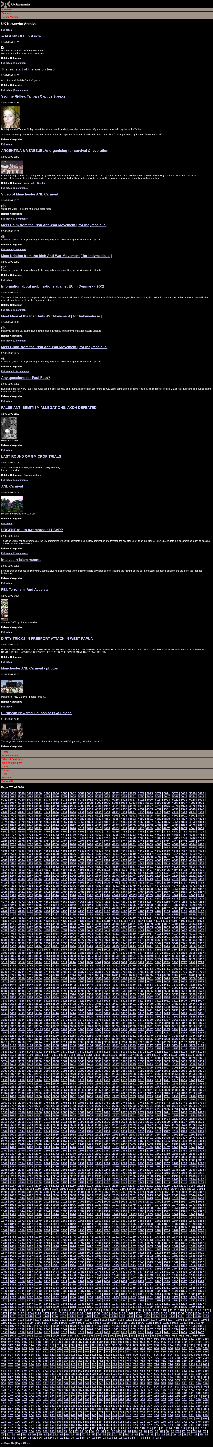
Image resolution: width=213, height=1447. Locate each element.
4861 (115, 821)
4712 (158, 841)
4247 (30, 904)
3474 (73, 1007)
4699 (64, 844)
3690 (73, 978)
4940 (55, 812)
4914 (73, 815)
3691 (64, 978)
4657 (13, 850)
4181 (184, 911)
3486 (175, 1003)
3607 (166, 987)
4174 (38, 914)
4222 (38, 908)
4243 (64, 904)
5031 (98, 799)
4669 (115, 847)
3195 (201, 1042)
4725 (47, 841)
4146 (73, 917)
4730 (4, 841)
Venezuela (29, 183)
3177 (149, 1045)
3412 (192, 1013)
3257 (81, 1035)
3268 (192, 1032)
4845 (47, 825)
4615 (167, 853)
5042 (4, 799)
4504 (90, 869)
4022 (107, 933)
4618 (141, 853)
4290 (73, 898)
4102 (38, 924)
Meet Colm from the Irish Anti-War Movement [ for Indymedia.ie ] (54, 225)
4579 (64, 860)
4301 (184, 895)
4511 (30, 869)
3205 (115, 1042)
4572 (124, 860)
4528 (90, 866)
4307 (132, 895)
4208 (158, 908)
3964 (192, 940)
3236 (55, 1038)
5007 (98, 802)
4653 (47, 850)
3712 (90, 975)
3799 (166, 962)
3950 (107, 943)
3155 (132, 1048)
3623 (30, 987)
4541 (184, 863)
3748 (192, 968)
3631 (167, 984)
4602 (73, 857)
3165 (47, 1048)
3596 (55, 991)
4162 (141, 914)
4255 (167, 901)
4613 (184, 853)
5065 (13, 796)
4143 (98, 917)
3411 (201, 1013)
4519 (167, 866)
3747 (201, 968)
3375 (98, 1019)
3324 (124, 1026)
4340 (55, 892)
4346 (4, 892)
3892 (192, 949)
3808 (90, 962)
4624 (90, 853)
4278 (175, 898)
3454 (38, 1010)
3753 (149, 968)
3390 (175, 1016)
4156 (192, 914)
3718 (38, 975)
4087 (167, 924)
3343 (167, 1022)
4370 (4, 888)
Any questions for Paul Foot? (25, 378)
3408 (21, 1016)
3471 (98, 1007)
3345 (149, 1022)
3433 (13, 1013)
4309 (115, 895)
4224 (21, 908)
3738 (73, 971)
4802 (4, 831)
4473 (149, 873)
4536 (21, 866)
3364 (192, 1019)
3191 (30, 1045)
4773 (47, 834)
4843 (64, 825)
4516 (192, 866)
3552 (21, 997)
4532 (55, 866)
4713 (149, 841)
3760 (90, 968)
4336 (90, 892)
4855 (167, 821)
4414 (38, 882)
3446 (107, 1010)
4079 (30, 927)
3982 (38, 940)
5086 (38, 793)
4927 (167, 812)
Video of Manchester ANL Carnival (29, 194)
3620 (55, 987)
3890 (4, 952)
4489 (13, 873)
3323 (132, 1026)
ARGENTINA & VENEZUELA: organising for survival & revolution (54, 151)
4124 (55, 920)
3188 (55, 1045)
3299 (132, 1029)
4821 (47, 828)
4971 (201, 806)
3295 (166, 1029)
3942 (175, 943)
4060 (192, 927)
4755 (201, 834)
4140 (124, 917)
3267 (201, 1032)
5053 (115, 796)
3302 (107, 1029)
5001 (149, 802)
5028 (124, 799)
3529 (13, 1000)
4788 (124, 831)
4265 (81, 901)
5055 (98, 796)
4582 (38, 860)
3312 (21, 1029)
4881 (149, 818)
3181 (115, 1045)
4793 (81, 831)
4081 (13, 927)
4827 (201, 825)
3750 (175, 968)
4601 (81, 857)
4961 (81, 809)
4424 (158, 879)
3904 (90, 949)
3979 (64, 940)
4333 (115, 892)
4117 (115, 920)
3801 (149, 962)
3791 (30, 965)
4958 (107, 809)
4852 (192, 821)
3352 (90, 1022)
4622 (107, 853)
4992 (21, 806)
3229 (115, 1038)
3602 (4, 991)
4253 (184, 901)
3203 (132, 1042)
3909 (47, 949)
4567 (167, 860)
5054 (107, 796)
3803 (132, 962)
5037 (47, 799)
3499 (64, 1003)
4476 (124, 873)
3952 (90, 943)
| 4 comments (14, 480)
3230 (107, 1038)
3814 (38, 962)
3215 (30, 1042)
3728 (158, 971)
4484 (55, 873)
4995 (201, 802)
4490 (4, 873)
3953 (81, 943)
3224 (158, 1038)
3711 (98, 975)
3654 (175, 981)
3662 (107, 981)
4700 (55, 844)
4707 (201, 841)
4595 (132, 857)
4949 (184, 809)
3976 (90, 940)
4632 (21, 853)
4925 (184, 812)
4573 (115, 860)
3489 (149, 1003)
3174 (175, 1045)
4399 (166, 882)
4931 (132, 812)
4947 (201, 809)
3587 (132, 991)
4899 (201, 815)
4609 (13, 857)
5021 (184, 799)
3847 (167, 955)
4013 (184, 933)
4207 (166, 908)
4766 (107, 834)
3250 (141, 1035)
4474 (141, 873)
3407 (30, 1016)
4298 (4, 898)
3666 (73, 981)
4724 (55, 841)
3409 (13, 1016)
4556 (55, 863)
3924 (124, 946)
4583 (30, 860)
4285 (115, 898)
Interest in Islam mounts (21, 560)
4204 (192, 908)
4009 (13, 936)
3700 (192, 975)
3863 (30, 955)
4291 (64, 898)
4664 (158, 847)
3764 (55, 968)
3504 (21, 1003)
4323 (201, 892)
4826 (4, 828)
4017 (149, 933)
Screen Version (10, 17)
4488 (21, 873)
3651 (201, 981)
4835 (132, 825)
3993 (149, 936)
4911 (98, 815)
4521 (149, 866)
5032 (90, 799)
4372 (192, 885)
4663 (167, 847)
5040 (21, 799)
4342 (38, 892)
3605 (184, 987)
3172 (192, 1045)
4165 (115, 914)
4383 (98, 885)
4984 (90, 806)
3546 (73, 997)
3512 (158, 1000)
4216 (90, 908)
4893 (47, 818)
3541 (115, 997)
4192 (90, 911)
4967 (30, 809)
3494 (107, 1003)
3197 (184, 1042)
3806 (107, 962)
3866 (4, 955)
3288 (21, 1032)
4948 (192, 809)
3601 (13, 991)
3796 (192, 962)
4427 (132, 879)
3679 (167, 978)
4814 (107, 828)
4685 (184, 844)
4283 (132, 898)
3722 (4, 975)
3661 (115, 981)
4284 (124, 898)
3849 (149, 955)
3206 (107, 1042)
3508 (192, 1000)
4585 (13, 860)
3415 (167, 1013)
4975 (167, 806)
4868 (55, 821)
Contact (6, 770)
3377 (81, 1019)
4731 (201, 837)
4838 (107, 825)
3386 (4, 1019)
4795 (64, 831)
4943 (30, 812)
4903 (166, 815)
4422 (175, 879)
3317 (184, 1026)
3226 (141, 1038)
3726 (175, 971)
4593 (149, 857)
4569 (149, 860)
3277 (115, 1032)
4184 (158, 911)
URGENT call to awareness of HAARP (32, 530)
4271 (30, 901)
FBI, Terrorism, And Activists (25, 589)
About (5, 766)
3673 (13, 981)
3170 (4, 1048)
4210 (141, 908)
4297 (13, 898)
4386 (73, 885)
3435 (201, 1010)
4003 (64, 936)
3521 (81, 1000)
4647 (98, 850)
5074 (141, 793)
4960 (90, 809)
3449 (81, 1010)
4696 (90, 844)
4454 (107, 876)
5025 (149, 799)
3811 (64, 962)
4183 (167, 911)
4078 (38, 927)
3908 (55, 949)
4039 (167, 930)
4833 (149, 825)
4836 (124, 825)
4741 (115, 837)
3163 (64, 1048)
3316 (192, 1026)
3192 (21, 1045)
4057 (13, 930)
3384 (21, 1019)
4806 (175, 828)
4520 (158, 866)
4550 (107, 863)
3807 (98, 962)
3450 (73, 1010)
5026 (141, 799)
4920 (21, 815)
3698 (4, 978)
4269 (47, 901)
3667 (64, 981)
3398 (107, 1016)
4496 (158, 869)
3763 (64, 968)
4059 (201, 927)
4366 (38, 888)
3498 (73, 1003)
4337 (81, 892)
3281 (81, 1032)
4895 (30, 818)
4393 (13, 885)
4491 (201, 869)
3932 (55, 946)
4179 (201, 911)
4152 (21, 917)
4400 (158, 882)
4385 (81, 885)
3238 (38, 1038)
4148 (55, 917)
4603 (64, 857)
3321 (149, 1026)
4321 (13, 895)
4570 (141, 860)
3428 (55, 1013)
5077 (115, 793)
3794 (4, 965)
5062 (38, 796)
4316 (55, 895)
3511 (167, 1000)
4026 (73, 933)
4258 (141, 901)
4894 (38, 818)
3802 (141, 962)
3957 (47, 943)
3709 (115, 975)
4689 (149, 844)
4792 (90, 831)
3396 (124, 1016)
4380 (124, 885)
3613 (115, 987)
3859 (64, 955)
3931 (64, 946)
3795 (201, 962)
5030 (107, 799)
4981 (115, 806)
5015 (30, 802)
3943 (167, 943)
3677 (184, 978)
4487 (30, 873)
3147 (201, 1048)
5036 (55, 799)
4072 (90, 927)
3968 (158, 940)
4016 (158, 933)
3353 (81, 1022)
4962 (73, 809)
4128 (21, 920)
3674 (4, 981)
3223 (167, 1038)
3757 (115, 968)
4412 (55, 882)
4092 (124, 924)
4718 (107, 841)
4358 (107, 888)
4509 (47, 869)
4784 (158, 831)
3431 (30, 1013)
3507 (201, 1000)
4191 (98, 911)
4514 (4, 869)
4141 (115, 917)
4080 (21, 927)
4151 (30, 917)
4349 (184, 888)
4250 (4, 904)
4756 (192, 834)
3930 (73, 946)
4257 (149, 901)
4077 (47, 927)
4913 (81, 815)
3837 (47, 959)
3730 (141, 971)
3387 (201, 1016)
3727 (167, 971)
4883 (132, 818)
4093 (115, 924)
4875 (201, 818)
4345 (13, 892)
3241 (13, 1038)
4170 (73, 914)
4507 (64, 869)
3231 (98, 1038)
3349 (115, 1022)
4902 (175, 815)
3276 (124, 1032)
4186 (141, 911)
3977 (81, 940)
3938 (4, 946)
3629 (184, 984)
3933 (47, 946)
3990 (175, 936)
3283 (64, 1032)
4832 (158, 825)
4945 (13, 812)
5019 (201, 799)
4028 (55, 933)
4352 (158, 888)
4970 (4, 809)
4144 (90, 917)
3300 (124, 1029)
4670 (107, 847)
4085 (184, 924)
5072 (158, 793)
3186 (73, 1045)
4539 (201, 863)
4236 (124, 904)
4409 (81, 882)
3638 (107, 984)
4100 (55, 924)
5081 (81, 793)
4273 (13, 901)
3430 (38, 1013)
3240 (21, 1038)
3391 (167, 1016)
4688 (158, 844)
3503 (30, 1003)
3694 (38, 978)
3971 (132, 940)
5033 (81, 799)
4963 (64, 809)
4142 (107, 917)
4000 (90, 936)
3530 (4, 1000)
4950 (175, 809)
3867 (201, 952)
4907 (132, 815)
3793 (13, 965)
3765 (47, 968)
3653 (184, 981)
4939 (64, 812)
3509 (184, 1000)
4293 (47, 898)
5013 (47, 802)
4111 (165, 920)
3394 (141, 1016)
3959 (30, 943)
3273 (149, 1032)
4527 (98, 866)
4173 (47, 914)
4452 (124, 876)
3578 (4, 994)
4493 (184, 869)
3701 (184, 975)
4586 (4, 860)
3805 (115, 962)
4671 (98, 847)
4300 (192, 895)
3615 (98, 987)
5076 (124, 793)
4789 (115, 831)
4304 (158, 895)
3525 (47, 1000)
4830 (175, 825)
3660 (124, 981)
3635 (132, 984)
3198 (175, 1042)
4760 (158, 834)
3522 (73, 1000)
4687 (167, 844)
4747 (64, 837)
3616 (90, 987)
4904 (158, 815)
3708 (124, 975)
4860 (124, 821)
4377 (149, 885)
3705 (149, 975)
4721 (81, 841)
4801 (13, 831)
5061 (47, 796)
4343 (30, 892)
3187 (64, 1045)
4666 (141, 847)
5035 (64, 799)
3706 (141, 975)
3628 (192, 984)
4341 (47, 892)
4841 (81, 825)
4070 (107, 927)
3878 (107, 952)
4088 (158, 924)
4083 (201, 924)
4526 (107, 866)
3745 (13, 971)
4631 (30, 853)
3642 (73, 984)
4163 (132, 914)
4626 (73, 853)
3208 (90, 1042)
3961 (13, 943)
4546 (141, 863)
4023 (98, 933)
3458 (4, 1010)
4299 (201, 895)
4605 (47, 857)
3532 (192, 997)
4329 (149, 892)
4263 (98, 901)
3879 (98, 952)
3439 (167, 1010)
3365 (184, 1019)
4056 (21, 930)
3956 (55, 943)
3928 (90, 946)
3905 (81, 949)
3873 (149, 952)
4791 (98, 831)
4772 (55, 834)
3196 (192, 1042)
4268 (55, 901)
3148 (192, 1048)
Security (6, 777)
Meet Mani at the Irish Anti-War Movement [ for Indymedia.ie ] (51, 316)
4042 (141, 930)
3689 (81, 978)
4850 (4, 825)
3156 (124, 1048)
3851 (132, 955)
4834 (141, 825)
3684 (124, 978)
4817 (81, 828)
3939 (201, 943)
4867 (64, 821)
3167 (30, 1048)
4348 (192, 888)
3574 (38, 994)
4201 (13, 911)
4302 (175, 895)
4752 (21, 837)
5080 (90, 793)
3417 (149, 1013)
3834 (73, 959)
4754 (4, 837)
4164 (124, 914)
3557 (184, 994)
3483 (201, 1003)
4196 (55, 911)
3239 (30, 1038)
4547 (132, 863)
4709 (184, 841)
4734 (175, 837)
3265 (13, 1035)
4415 (30, 882)
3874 (141, 952)
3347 (132, 1022)
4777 (13, 834)
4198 (38, 911)
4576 (90, 860)
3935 (30, 946)
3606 (175, 987)
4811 (132, 828)
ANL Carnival (12, 486)
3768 (21, 968)
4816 (90, 828)
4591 (167, 857)
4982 (107, 806)
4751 (30, 837)
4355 (132, 888)
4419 (201, 879)
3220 (192, 1038)
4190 (107, 911)
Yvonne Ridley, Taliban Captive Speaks (33, 96)
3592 (90, 991)
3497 (81, 1003)
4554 (73, 863)
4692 (124, 844)
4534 (38, 866)
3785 (81, 965)
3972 (124, 940)
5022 (175, 799)
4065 (149, 927)
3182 (107, 1045)
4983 (98, 806)
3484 (192, 1003)
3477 (47, 1007)
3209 (81, 1042)
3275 (132, 1032)
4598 (107, 857)
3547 (64, 997)
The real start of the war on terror (28, 69)
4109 (182, 920)
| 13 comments (15, 371)
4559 (30, 863)
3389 (184, 1016)
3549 (47, 997)
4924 (192, 812)
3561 (149, 994)
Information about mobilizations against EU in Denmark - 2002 (52, 286)
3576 (21, 994)
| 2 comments (14, 188)
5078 (107, 793)
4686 (175, 844)
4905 (149, 815)
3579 (201, 991)
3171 (201, 1045)
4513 (13, 869)
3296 (158, 1029)
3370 (141, 1019)
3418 (141, 1013)
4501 (115, 869)
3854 (107, 955)
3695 (30, 978)
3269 (184, 1032)
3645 (47, 984)
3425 (81, 1013)
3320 (158, 1026)
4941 (47, 812)
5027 (132, 799)
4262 (107, 901)
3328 (90, 1026)
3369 (149, 1019)
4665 (149, 847)
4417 (13, 882)
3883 (64, 952)
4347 (201, 888)
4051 (64, 930)
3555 (201, 994)
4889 (81, 818)
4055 (30, 930)
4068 (124, 927)
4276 (192, 898)
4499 (132, 869)
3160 (90, 1048)
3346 (141, 1022)
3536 (158, 997)
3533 (184, 997)
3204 (124, 1042)
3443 (132, 1010)
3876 (124, 952)
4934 (107, 812)
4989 (47, 806)
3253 (115, 1035)
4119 (98, 920)
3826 (141, 959)
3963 (201, 940)
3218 (4, 1042)
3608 (158, 987)
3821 (184, 959)
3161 (81, 1048)
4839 (98, 825)
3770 (4, 968)
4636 (192, 850)
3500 (55, 1003)
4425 (149, 879)
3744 (21, 971)
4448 (158, 876)
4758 (175, 834)
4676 (55, 847)
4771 (64, 834)
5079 (98, 793)
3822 (175, 959)
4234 (141, 904)
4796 (55, 831)
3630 (175, 984)
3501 (47, 1003)
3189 (47, 1045)
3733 (115, 971)
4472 (158, 873)
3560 (158, 994)
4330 (141, 892)
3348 (124, 1022)
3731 (132, 971)
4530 (73, 866)
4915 (64, 815)
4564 (192, 860)
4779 (201, 831)
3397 (115, 1016)
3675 (201, 978)
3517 (115, 1000)
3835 (64, 959)
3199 (166, 1042)
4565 (184, 860)
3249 (149, 1035)
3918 (175, 946)
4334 (107, 892)
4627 (64, 853)
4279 (167, 898)
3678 (175, 978)
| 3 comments (14, 90)
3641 (81, 984)
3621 (47, 987)
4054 (38, 930)
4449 (149, 876)
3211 (64, 1042)
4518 (175, 866)
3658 (141, 981)
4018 (141, 933)
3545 (81, 997)
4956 (124, 809)
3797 (184, 962)
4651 (64, 850)
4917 (47, 815)
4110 (174, 920)
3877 (115, 952)
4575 (98, 860)
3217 (13, 1042)
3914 (4, 949)
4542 (175, 863)
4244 (55, 904)
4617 (149, 853)
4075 (64, 927)
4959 (98, 809)
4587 (201, 857)
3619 (64, 987)
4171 (64, 914)
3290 (4, 1032)
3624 (21, 987)
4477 (115, 873)
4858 (141, 821)
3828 (124, 959)
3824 (158, 959)
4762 (141, 834)
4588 (192, 857)
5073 (149, 793)
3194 (4, 1045)
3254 (107, 1035)
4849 (13, 825)
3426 (73, 1013)
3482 (4, 1007)
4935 (98, 812)
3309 (47, 1029)
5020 (192, 799)
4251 (201, 901)
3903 (98, 949)
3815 (30, 962)
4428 (124, 879)
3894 (175, 949)
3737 (81, 971)
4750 (38, 837)
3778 (141, 965)
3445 (115, 1010)
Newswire (7, 9)
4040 (158, 930)
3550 (38, 997)
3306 (72, 1029)
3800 (158, 962)
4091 (132, 924)
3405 (47, 1016)
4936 (90, 812)
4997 (184, 802)
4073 (81, 927)
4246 (38, 904)
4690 (141, 844)
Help (4, 774)
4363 (64, 888)
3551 (30, 997)
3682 (141, 978)
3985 (13, 940)
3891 (201, 949)
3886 (38, 952)
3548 (55, 997)
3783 (98, 965)
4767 (98, 834)
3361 (13, 1022)
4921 (13, 815)
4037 (184, 930)
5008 (90, 802)
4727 (30, 841)
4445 (184, 876)
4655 (30, 850)
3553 (13, 997)
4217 (81, 908)
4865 (81, 821)
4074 (73, 927)
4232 (158, 904)
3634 (141, 984)
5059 (64, 796)
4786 (141, 831)
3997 (115, 936)
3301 (115, 1029)
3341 (184, 1022)
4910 (107, 815)
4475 (132, 873)
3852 (124, 955)
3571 (64, 994)
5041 (13, 799)
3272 (158, 1032)
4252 (192, 901)
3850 (141, 955)
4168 (90, 914)
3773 (184, 965)
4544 (158, 863)
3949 (115, 943)
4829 (184, 825)
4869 (47, 821)
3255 (98, 1035)
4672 (90, 847)
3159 (98, 1048)
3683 (132, 978)
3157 (115, 1048)
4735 (167, 837)
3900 (124, 949)
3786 (73, 965)
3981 (47, 940)
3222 (175, 1038)
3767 (30, 968)
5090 (4, 793)
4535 (30, 866)
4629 (47, 853)
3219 (201, 1038)
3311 (30, 1029)
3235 (64, 1038)
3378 (73, 1019)
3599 (30, 991)
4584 (21, 860)
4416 (21, 882)
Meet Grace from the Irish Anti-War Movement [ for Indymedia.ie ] (55, 347)
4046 (107, 930)
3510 (175, 1000)
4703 (30, 844)
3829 (115, 959)
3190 (38, 1045)
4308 (124, 895)
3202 (141, 1042)
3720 (21, 975)
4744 (90, 837)
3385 (13, 1019)
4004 (55, 936)
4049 (81, 930)
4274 (4, 901)
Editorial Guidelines (12, 759)
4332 (124, 892)
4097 (81, 924)
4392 (21, 885)
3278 (107, 1032)
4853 (184, 821)
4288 (90, 898)
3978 (73, 940)
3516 (124, 1000)
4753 (13, 837)
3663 (98, 981)
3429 (47, 1013)
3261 (47, 1035)
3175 (167, 1045)
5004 (124, 802)
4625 (81, 853)
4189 (115, 911)
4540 (192, 863)
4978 (141, 806)
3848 (158, 955)
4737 (149, 837)
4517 (184, 866)
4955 (132, 809)
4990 (38, 806)
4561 (13, 863)
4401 (149, 882)
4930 (141, 812)
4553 (81, 863)
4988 (55, 806)
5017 (13, 802)
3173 (184, 1045)
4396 (192, 882)
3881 (81, 952)
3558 (175, 994)
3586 (141, 991)
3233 (81, 1038)
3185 (81, 1045)
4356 (124, 888)
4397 (184, 882)
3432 (21, 1013)
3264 (21, 1035)
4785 (149, 831)
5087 (30, 793)
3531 (201, 997)
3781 (115, 965)
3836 (55, 959)
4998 (175, 802)
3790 (38, 965)
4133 (184, 917)
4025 (81, 933)
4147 (64, 917)
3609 (149, 987)
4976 (158, 806)
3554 (4, 997)
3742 (38, 971)
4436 (55, 879)
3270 (175, 1032)
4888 (90, 818)
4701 (47, 844)
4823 (30, 828)
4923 (201, 812)
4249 (13, 904)
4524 (124, 866)
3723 (201, 971)
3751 (167, 968)
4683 (201, 844)
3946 (141, 943)
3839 (30, 959)
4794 (73, 831)
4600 (90, 857)
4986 (73, 806)
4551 (98, 863)
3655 (167, 981)
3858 (73, 955)
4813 (115, 828)
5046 (175, 796)
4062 (175, 927)
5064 (21, 796)
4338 (73, 892)
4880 (158, 818)
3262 (38, 1035)
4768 (90, 834)
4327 (167, 892)
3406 (38, 1016)
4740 (124, 837)
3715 (64, 975)
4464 (21, 876)
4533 (47, 866)
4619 (132, 853)
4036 (192, 930)
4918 (38, 815)
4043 (132, 930)
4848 (21, 825)
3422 (107, 1013)
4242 (73, 904)
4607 (30, 857)
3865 (13, 955)
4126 (38, 920)
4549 (115, 863)
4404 (124, 882)
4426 (141, 879)
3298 (141, 1029)
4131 (201, 917)
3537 (149, 997)
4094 (107, 924)
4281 (149, 898)
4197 (47, 911)
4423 (167, 879)
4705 (13, 844)
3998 (107, 936)
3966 (175, 940)
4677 (47, 847)
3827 (132, 959)
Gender (41, 183)
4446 (175, 876)
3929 (81, 946)
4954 (141, 809)
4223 (30, 908)
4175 (30, 914)
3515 (132, 1000)
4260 (124, 901)
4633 (13, 853)
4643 (132, 850)
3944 (158, 943)
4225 (13, 908)
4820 (55, 828)
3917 (184, 946)
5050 (141, 796)
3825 (149, 959)
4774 (38, 834)
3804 (124, 962)
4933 (115, 812)
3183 (98, 1045)
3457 (13, 1010)
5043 (201, 796)
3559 (167, 994)
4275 (201, 898)
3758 (107, 968)
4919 (30, 815)
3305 (81, 1029)
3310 (38, 1029)
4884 (124, 818)
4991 (30, 806)
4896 (21, 818)
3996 (124, 936)
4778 (4, 834)
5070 (175, 793)
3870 (175, 952)
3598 (38, 991)
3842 (4, 959)
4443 (201, 876)
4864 (90, 821)
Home (5, 752)
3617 (81, 987)
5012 (55, 802)
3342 (175, 1022)
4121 (81, 920)
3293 (184, 1029)
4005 (47, 936)
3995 (132, 936)
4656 (21, 850)
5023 (167, 799)
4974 (175, 806)
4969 (13, 809)
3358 (38, 1022)
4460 (55, 876)
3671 (30, 981)
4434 (73, 879)
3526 (38, 1000)
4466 (4, 876)
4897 (13, 818)
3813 (47, 962)
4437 (47, 879)
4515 (201, 866)
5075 (132, 793)
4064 (158, 927)
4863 (98, 821)
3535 (167, 997)
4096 (90, 924)
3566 (107, 994)
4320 (21, 895)
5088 (21, 793)
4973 (184, 806)
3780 (124, 965)
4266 (73, 901)
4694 (107, 844)
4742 (107, 837)
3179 (132, 1045)
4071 (98, 927)
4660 (192, 847)
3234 (73, 1038)
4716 (124, 841)
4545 (149, 863)
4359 (98, 888)
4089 (149, 924)
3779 (132, 965)
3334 (38, 1026)
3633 (149, 984)
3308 (55, 1029)
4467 (201, 873)
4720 (90, 841)
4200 (21, 911)
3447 (98, 1010)
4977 (149, 806)
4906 (141, 815)
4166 (107, 914)
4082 (4, 927)
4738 (141, 837)
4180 (192, 911)
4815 (98, 828)
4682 (4, 847)
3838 (38, 959)
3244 (192, 1035)
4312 (90, 895)
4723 (64, 841)
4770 (73, 834)
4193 (81, 911)
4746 (73, 837)
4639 (167, 850)
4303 (166, 895)
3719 (30, 975)
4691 (132, 844)
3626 (4, 987)
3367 (167, 1019)
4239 (98, 904)
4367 (30, 888)
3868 (192, 952)
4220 (55, 908)
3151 (167, 1048)
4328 (158, 892)
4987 (64, 806)
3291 (201, 1029)
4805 (184, 828)
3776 (158, 965)
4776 (21, 834)
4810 (141, 828)
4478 (107, 873)
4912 (90, 815)
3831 (98, 959)
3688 (90, 978)
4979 (132, 806)
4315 (64, 895)
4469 (184, 873)
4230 (175, 904)
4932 (124, 812)
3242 (4, 1038)
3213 (47, 1042)
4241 (81, 904)
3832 (90, 959)
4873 (13, 821)
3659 (132, 981)
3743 (30, 971)
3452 (55, 1010)
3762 (73, 968)
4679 (30, 847)
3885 (47, 952)
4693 (115, 844)
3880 (90, 952)
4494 (175, 869)
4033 (13, 933)
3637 (115, 984)
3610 (141, 987)
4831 (167, 825)
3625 (13, 987)
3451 (64, 1010)
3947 (132, 943)
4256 (158, 901)
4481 (81, 873)
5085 (47, 793)
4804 (192, 828)
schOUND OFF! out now (21, 36)
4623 (98, 853)
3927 (98, 946)
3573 (47, 994)
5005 (115, 802)
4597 (115, 857)
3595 (64, 991)
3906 (72, 949)
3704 (158, 975)
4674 (73, 847)
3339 (201, 1022)
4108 (191, 920)
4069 (115, 927)
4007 (30, 936)
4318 (38, 895)
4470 (175, 873)
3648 (21, 984)
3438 (175, 1010)
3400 (90, 1016)
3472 (90, 1007)
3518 (107, 1000)
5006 (107, 802)
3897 (149, 949)
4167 (98, 914)
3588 (124, 991)
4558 (38, 863)
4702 (38, 844)
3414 (175, 1013)
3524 (55, 1000)
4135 (167, 917)
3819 (201, 959)
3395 (132, 1016)
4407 (98, 882)
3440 (158, 1010)
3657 (149, 981)
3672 (21, 981)
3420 (124, 1013)
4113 (149, 920)
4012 (192, 933)
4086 (175, 924)
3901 (115, 949)
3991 (167, 936)
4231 (167, 904)
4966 (38, 809)
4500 (124, 869)
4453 (115, 876)
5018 (4, 802)
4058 (4, 930)
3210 (72, 1042)
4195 (64, 911)
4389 (47, 885)
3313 (13, 1029)
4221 (47, 908)
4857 (149, 821)
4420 (192, 879)
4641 (149, 850)
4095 (98, 924)
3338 (4, 1026)
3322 (141, 1026)
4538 (4, 866)
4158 (175, 914)
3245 (184, 1035)
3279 (98, 1032)
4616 (158, 853)
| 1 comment (13, 63)
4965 (47, 809)
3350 (107, 1022)
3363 (201, 1019)
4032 (21, 933)
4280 (158, 898)
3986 (4, 940)
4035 (201, 930)
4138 (141, 917)
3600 (21, 991)
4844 (55, 825)
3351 (98, 1022)
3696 (21, 978)
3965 (184, 940)
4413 (47, 882)
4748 (55, 837)
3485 (184, 1003)
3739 (64, 971)
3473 (81, 1007)
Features (6, 13)
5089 (13, 793)
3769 (13, 968)
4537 (13, 866)
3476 (55, 1007)
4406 (107, 882)
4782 (175, 831)
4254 (175, 901)
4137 (149, 917)
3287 (30, 1032)
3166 (38, 1048)
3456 (21, 1010)
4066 (141, 927)
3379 (64, 1019)
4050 (73, 930)
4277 (184, 898)
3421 (115, 1013)
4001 (81, 936)
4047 (98, 930)
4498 (141, 869)
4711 (167, 841)
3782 (107, 965)
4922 (4, 815)
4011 (201, 933)
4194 (73, 911)
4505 (81, 869)
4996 (192, 802)
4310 (107, 895)
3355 (64, 1022)
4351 (167, 888)
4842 (73, 825)
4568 (158, 860)
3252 (124, 1035)
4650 (73, 850)
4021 (115, 933)
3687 (98, 978)
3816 (21, 962)
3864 (21, 955)
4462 (38, 876)
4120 (90, 920)
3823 (167, 959)
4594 (141, 857)
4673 (81, 847)
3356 (55, 1022)
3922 (141, 946)
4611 (201, 853)
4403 (132, 882)
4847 (30, 825)
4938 (73, 812)
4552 (90, 863)
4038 (175, 930)
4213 (115, 908)
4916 (55, 815)
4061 (184, 927)
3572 (55, 994)
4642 (141, 850)
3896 (158, 949)
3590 (107, 991)
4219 (64, 908)
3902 (107, 949)
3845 (184, 955)
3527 (30, 1000)
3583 (167, 991)
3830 (107, 959)
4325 (184, 892)
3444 (124, 1010)
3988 (192, 936)
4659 (201, 847)
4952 (158, 809)
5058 (73, 796)
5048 (158, 796)
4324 (192, 892)
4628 (55, 853)
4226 (4, 908)
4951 (167, 809)
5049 (149, 796)
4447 (167, 876)
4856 (158, 821)
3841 (13, 959)
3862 (38, 955)
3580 (192, 991)
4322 (4, 895)
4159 (167, 914)
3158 (107, 1048)
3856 (90, 955)
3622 (38, 987)
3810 (72, 962)
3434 (4, 1013)
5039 (30, 799)
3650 (4, 984)
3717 (47, 975)
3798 (175, 962)
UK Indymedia (20, 4)
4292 (55, 898)
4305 (149, 895)
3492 (124, 1003)
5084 (55, 793)
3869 (184, 952)
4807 (166, 828)
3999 (98, 936)
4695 (98, 844)
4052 (55, 930)
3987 (201, 936)
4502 (107, 869)
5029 (115, 799)
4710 (175, 841)
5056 (90, 796)
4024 (90, 933)
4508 (55, 869)
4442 (4, 879)
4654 (38, 850)
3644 (55, 984)
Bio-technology (32, 475)
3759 (98, 968)
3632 (158, 984)
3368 (158, 1019)
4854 (175, 821)
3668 (55, 981)
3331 (64, 1026)
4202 (4, 911)
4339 (64, 892)
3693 (47, 978)
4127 (30, 920)
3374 (107, 1019)
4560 (21, 863)
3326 (107, 1026)
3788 (55, 965)
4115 (132, 920)
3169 (13, 1048)
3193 (13, 1045)
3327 (98, 1026)
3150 (175, 1048)
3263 (30, 1035)
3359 (30, 1022)
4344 (21, 892)
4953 (149, 809)
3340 (192, 1022)
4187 (132, 911)
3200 (158, 1042)
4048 (90, 930)
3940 (192, 943)
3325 (115, 1026)
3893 (184, 949)
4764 (124, 834)
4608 (21, 857)
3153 (149, 1048)
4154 (4, 917)
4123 (64, 920)
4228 (192, 904)
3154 (141, 1048)
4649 (81, 850)
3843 (201, 955)
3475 (64, 1007)
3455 (30, 1010)
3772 (192, 965)
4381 (115, 885)
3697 (13, 978)
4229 (184, 904)
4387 (64, 885)
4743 (98, 837)
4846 (38, 825)
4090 (141, 924)
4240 (90, 904)
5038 (38, 799)
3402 (73, 1016)
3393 (149, 1016)
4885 (115, 818)
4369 (13, 888)
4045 (115, 930)
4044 (124, 930)
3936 (21, 946)
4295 (30, 898)
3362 (4, 1022)
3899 (132, 949)
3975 (98, 940)
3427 (64, 1013)
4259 (132, 901)
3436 (192, 1010)
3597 (47, 991)
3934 (38, 946)
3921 (149, 946)
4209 (149, 908)
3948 (124, 943)
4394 (4, 885)
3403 (64, 1016)
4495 (166, 869)
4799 (30, 831)
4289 (81, 898)
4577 (81, 860)
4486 (38, 873)
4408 (90, 882)
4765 (115, 834)
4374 (175, 885)
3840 (21, 959)
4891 (64, 818)
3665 (81, 981)
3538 (141, 997)
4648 (90, 850)
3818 (4, 962)
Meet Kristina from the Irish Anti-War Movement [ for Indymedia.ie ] (56, 256)
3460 (192, 1007)
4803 (201, 828)
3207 (98, 1042)
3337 (13, 1026)
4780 (192, 831)
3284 (55, 1032)
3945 (149, 943)
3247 (167, 1035)
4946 (4, 812)
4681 (13, 847)
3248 (158, 1035)
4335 (98, 892)
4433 (81, 879)
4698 (73, 844)
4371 (201, 885)
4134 (175, 917)
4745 (81, 837)
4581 (47, 860)
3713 (81, 975)
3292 (192, 1029)
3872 (158, 952)
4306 (141, 895)
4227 (201, 904)
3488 (158, 1003)
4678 (38, 847)
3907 (64, 949)
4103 (30, 924)
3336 (21, 1026)
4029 (47, 933)
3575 (30, 994)
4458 (73, 876)
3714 (73, 975)
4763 (132, 834)
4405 (115, 882)
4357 (115, 888)
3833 (81, 959)
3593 (81, 991)
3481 (13, 1007)
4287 (98, 898)
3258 (73, 1035)
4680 (21, 847)
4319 (30, 895)
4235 (132, 904)
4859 (132, 821)
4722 (73, 841)
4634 (4, 853)
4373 (184, 885)
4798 (38, 831)
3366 (175, 1019)
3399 (98, 1016)
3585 (149, 991)
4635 (201, 850)
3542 (107, 997)
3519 (98, 1000)
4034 (4, 933)
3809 (81, 962)
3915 (201, 946)
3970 (141, 940)
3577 (13, 994)
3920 (158, 946)
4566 (175, 860)
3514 (141, 1000)
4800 (21, 831)
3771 (201, 965)
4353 (149, 888)
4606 (38, 857)
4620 (124, 853)
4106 (4, 924)
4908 (124, 815)
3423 (98, 1013)
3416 (158, 1013)
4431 (98, 879)
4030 (38, 933)
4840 (90, 825)
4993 (13, 806)
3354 (73, 1022)
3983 (30, 940)
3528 (21, 1000)
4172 (55, 914)
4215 (98, 908)
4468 (192, 873)
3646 (38, 984)
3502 (38, 1003)
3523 (64, 1000)
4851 (201, 821)
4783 (167, 831)
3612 (124, 987)
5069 (184, 793)
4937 (81, 812)
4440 (21, 879)
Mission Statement (12, 763)
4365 (47, 888)
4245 (47, 904)
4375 (167, 885)
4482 (73, 873)
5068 (192, 793)
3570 (73, 994)
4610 (4, 857)
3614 (107, 987)
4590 (175, 857)
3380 (55, 1019)
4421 (184, 879)
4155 (201, 914)
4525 (115, 866)
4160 (158, 914)
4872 (21, 821)
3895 (166, 949)
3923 (132, 946)
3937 (13, 946)
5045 (184, 796)
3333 (47, 1026)
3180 (124, 1045)
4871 (30, 821)
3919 (167, 946)
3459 (201, 1007)
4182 (175, 911)
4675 (64, 847)
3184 (90, 1045)
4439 (30, 879)
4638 (175, 850)
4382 (107, 885)
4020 (124, 933)
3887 (30, 952)
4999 (166, 802)
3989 (184, 936)
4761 (149, 834)
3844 (192, 955)
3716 (55, 975)
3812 (55, 962)
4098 (73, 924)
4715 (132, 841)
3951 (98, 943)
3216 (21, 1042)
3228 (124, 1038)
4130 (4, 920)
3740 (55, 971)
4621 (115, 853)
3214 (38, 1042)
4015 (167, 933)
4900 (192, 815)
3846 (175, 955)
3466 (141, 1007)
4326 (175, 892)
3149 (184, 1048)
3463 (167, 1007)
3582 (175, 991)
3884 (55, 952)
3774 (175, 965)
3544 (90, 997)
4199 (30, 911)
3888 (21, 952)
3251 (132, 1035)
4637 (184, 850)
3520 (90, 1000)
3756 (124, 968)
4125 (47, 920)
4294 (38, 898)
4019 (132, 933)
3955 (64, 943)
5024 (158, 799)
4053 (47, 930)
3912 (21, 949)
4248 (21, 904)
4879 (167, 818)
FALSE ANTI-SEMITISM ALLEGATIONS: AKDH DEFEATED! (49, 407)
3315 (201, 1026)
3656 (158, 981)
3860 (55, 955)
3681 (149, 978)
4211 (132, 908)
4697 (81, 844)
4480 (90, 873)
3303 (98, 1029)
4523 (132, 866)
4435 (64, 879)
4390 (38, 885)
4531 (64, 866)
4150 (38, 917)
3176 (158, 1045)
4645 (115, 850)
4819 (64, 828)
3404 (55, 1016)
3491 (132, 1003)
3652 (192, 981)
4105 (13, 924)
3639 (98, 984)
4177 (13, 914)
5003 (132, 802)
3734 (107, 971)
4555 (64, 863)
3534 (175, 997)
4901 (184, 815)
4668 (124, 847)
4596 (124, 857)
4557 (47, 863)
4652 (55, 850)
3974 (107, 940)
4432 (90, 879)
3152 (158, 1048)
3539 (132, 997)
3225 (149, 1038)
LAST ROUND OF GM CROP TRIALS (31, 456)
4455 (98, 876)
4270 (38, 901)
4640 (158, 850)
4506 (72, 869)
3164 (55, 1048)
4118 (107, 920)
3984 (21, 940)
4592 (158, 857)
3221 (184, 1038)
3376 (90, 1019)
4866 (73, 821)
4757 (184, 834)
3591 (98, 991)
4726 (38, 841)
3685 (115, 978)
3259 (64, 1035)
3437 (184, 1010)
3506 (4, 1003)
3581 (184, 991)
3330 (73, 1026)
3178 (141, 1045)
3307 (64, 1029)
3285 (47, 1032)
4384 (90, 885)
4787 (132, 831)
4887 (98, 818)
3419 (132, 1013)
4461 (47, 876)
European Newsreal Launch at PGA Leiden (36, 713)
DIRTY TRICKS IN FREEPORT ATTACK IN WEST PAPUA (47, 638)
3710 (107, 975)
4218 (73, 908)
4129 (13, 920)
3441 (149, 1010)
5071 (167, 793)
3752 (158, 968)
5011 (64, 802)
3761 (81, 968)
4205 (184, 908)
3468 (124, 1007)
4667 (132, 847)
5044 (192, 796)
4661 (184, 847)
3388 (192, 1016)
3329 (81, 1026)
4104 (21, 924)
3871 (167, 952)
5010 (72, 802)
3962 (4, 943)
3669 (47, 981)
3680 (158, 978)
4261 (115, 901)
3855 (98, 955)
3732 (124, 971)
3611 (132, 987)
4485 (47, 873)
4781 (184, 831)
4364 (55, 888)
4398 (175, 882)
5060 (55, 796)
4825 (13, 828)
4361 (81, 888)
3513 (149, 1000)
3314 (4, 1029)
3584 (158, 991)
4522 (141, 866)
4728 (21, 841)
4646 (107, 850)
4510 (38, 869)
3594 (73, 991)
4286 (107, 898)
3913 (13, 949)
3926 (107, 946)
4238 (107, 904)
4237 (115, 904)
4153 (13, 917)
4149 (47, 917)
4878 (175, 818)
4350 (175, 888)
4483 (64, 873)
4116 (123, 920)
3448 (90, 1010)
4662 (175, 847)
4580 (55, 860)
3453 (47, 1010)
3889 (13, 952)
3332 (55, 1026)
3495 (98, 1003)
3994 (141, 936)
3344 (158, 1022)
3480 (21, 1007)
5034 (73, 799)
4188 (124, 911)
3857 (81, 955)
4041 (149, 930)
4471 (167, 873)
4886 (107, 818)
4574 (107, 860)
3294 (175, 1029)
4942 (38, 812)
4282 (141, 898)
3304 (90, 1029)
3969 (149, 940)
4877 (184, 818)
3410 (4, 1016)
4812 (124, 828)
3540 (124, 997)
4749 (47, 837)
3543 (98, 997)
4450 (141, 876)
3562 (141, 994)
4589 (184, 857)
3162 (73, 1048)
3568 (90, 994)
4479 (98, 873)
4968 (21, 809)
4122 (73, 920)
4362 (73, 888)
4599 (98, 857)
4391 (30, 885)
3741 (47, 971)
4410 (72, 882)
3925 (115, 946)
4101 (47, 924)
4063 (167, 927)
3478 (38, 1007)
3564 (124, 994)
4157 (184, 914)
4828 (192, 825)
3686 (107, 978)
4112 (157, 920)
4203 (201, 908)
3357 (47, 1022)
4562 (4, 863)
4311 (98, 895)
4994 (4, 806)
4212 (124, 908)
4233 (149, 904)
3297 (149, 1029)
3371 (132, 1019)
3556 (192, 994)
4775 (30, 834)
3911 (30, 949)
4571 (132, 860)
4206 (175, 908)
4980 (124, 806)
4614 (175, 853)
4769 (81, 834)
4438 (38, 879)
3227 (132, 1038)
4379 (132, 885)
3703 (166, 975)
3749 (184, 968)
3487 (167, 1003)
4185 (149, 911)
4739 (132, 837)
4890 (73, 818)
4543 (167, 863)
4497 (149, 869)
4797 (47, 831)
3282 (73, 1032)
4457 (81, 876)
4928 (158, 812)
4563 (201, 860)
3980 (55, 940)
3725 (184, 971)
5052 (124, 796)
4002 (73, 936)
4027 (64, 933)
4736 (158, 837)
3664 (90, 981)
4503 (98, 869)
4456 (90, 876)
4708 (192, 841)
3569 (81, 994)
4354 (141, 888)
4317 (47, 895)
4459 (64, 876)
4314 (73, 895)
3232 (90, 1038)
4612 (192, 853)
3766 (38, 968)
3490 (141, 1003)
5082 (73, 793)
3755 (132, 968)
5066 (4, 796)
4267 (64, 901)
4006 (38, 936)
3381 (47, 1019)
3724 (192, 971)
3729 (149, 971)
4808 (158, 828)
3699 (201, 975)
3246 (175, 1035)
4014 (175, 933)
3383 (30, 1019)
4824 (21, 828)
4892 (55, 818)
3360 (21, 1022)
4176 (21, 914)
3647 (30, 984)
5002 (141, 802)
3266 (4, 1035)
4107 (199, 920)
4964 (55, 809)
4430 (107, 879)
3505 (13, 1003)
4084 (192, 924)
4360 (90, 888)
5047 (167, 796)
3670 (38, 981)
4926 (175, 812)
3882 (73, 952)
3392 (158, 1016)
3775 (167, 965)
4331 (132, 892)
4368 (21, 888)
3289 (13, 1032)
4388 (55, 885)
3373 (115, 1019)
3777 (149, 965)
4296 (21, 898)
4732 (192, 837)
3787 (64, 965)
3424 (90, 1013)
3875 (132, 952)
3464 (158, 1007)
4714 (141, 841)
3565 (115, 994)
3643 (64, 984)
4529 (81, 866)
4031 (30, 933)
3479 (30, 1007)
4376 (158, 885)
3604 (192, 987)
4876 (192, 818)
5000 (158, 802)
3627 (201, 984)
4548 (124, 863)
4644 (124, 850)
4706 (4, 844)
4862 (107, 821)
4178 (4, 914)
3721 (13, 975)
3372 (124, 1019)
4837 (115, 825)
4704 (21, 844)
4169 (81, 914)
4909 (115, 815)
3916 (192, 946)
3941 (184, 943)
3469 (115, 1007)
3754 (141, 968)
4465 (13, 876)
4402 (141, 882)
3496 (90, 1003)
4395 (201, 882)
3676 (192, 978)
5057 (81, 796)
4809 (149, 828)
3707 (132, 975)
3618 (73, 987)
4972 (192, 806)
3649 (13, 984)
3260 (55, 1035)
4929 (149, 812)
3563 (132, 994)
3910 (38, 949)
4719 (98, 841)
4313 (81, 895)
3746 (4, 971)
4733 (184, 837)
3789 (47, 965)
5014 (38, 802)
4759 (167, 834)
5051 (132, 796)
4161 (149, 914)
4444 (192, 876)
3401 (81, 1016)
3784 (90, 965)
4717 (115, 841)
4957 (115, 809)
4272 (21, 901)
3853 (115, 955)
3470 (107, 1007)
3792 (21, 965)
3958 (38, 943)
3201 (149, 1042)
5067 (201, 793)
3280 (90, 1032)
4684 (192, 844)
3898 (141, 949)
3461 (184, 1007)
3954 (73, 943)
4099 (64, 924)
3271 (167, 1032)
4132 (192, 917)
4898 (4, 818)
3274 (141, 1032)
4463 (30, 876)
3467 (132, 1007)
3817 (13, 962)
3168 (21, 1048)
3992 (158, 936)
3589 (115, 991)
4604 (55, 857)
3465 (149, 1007)
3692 (55, 978)
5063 (30, 796)
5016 (21, 802)
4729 (13, 841)
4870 (38, 821)
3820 (192, 959)
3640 (90, 984)
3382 (38, 1019)
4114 (140, 920)
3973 (115, 940)
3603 (201, 987)
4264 (90, 901)
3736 (90, 971)
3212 (55, 1042)
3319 (167, 1026)
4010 (4, 936)
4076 (55, 927)
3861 (47, 955)
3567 (98, 994)
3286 (38, 1032)
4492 (192, 869)
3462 (175, 1007)
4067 (132, 927)
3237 (47, 1038)
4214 (107, 908)
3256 (90, 1035)
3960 (21, 943)
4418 (4, 882)
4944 (21, 812)
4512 (21, 869)
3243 (201, 1035)
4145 (81, 917)
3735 (98, 971)
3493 (115, 1003)
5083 (64, 793)
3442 (141, 1010)
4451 (132, 876)
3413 (184, 1013)
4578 (73, 860)
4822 (38, 828)
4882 (141, 818)
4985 (81, 806)
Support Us (8, 781)
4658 (4, 850)
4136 (158, 917)
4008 (21, 936)
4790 (107, 831)
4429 (115, 879)
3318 (175, 1026)
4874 (4, 821)
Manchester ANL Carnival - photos (29, 668)
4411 (64, 882)
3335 (30, 1026)
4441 (13, 879)
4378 (141, 885)
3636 (124, 984)
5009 (81, 802)
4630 (38, 853)
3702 (175, 975)
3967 (167, 940)
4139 (132, 917)
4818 (73, 828)
